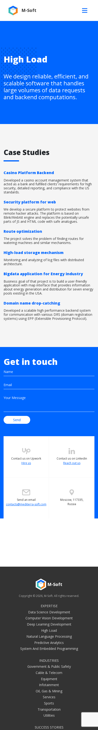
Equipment (49, 679)
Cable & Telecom (49, 672)
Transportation (49, 709)
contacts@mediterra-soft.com (26, 504)
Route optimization (44, 237)
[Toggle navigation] (86, 10)
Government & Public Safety (49, 666)
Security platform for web (46, 211)
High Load (49, 630)
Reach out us (71, 463)
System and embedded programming (49, 648)
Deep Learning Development (49, 624)
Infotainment (49, 685)
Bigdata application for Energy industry (48, 283)
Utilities (49, 715)
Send (17, 420)
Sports (49, 703)
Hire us (26, 463)
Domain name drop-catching (48, 310)
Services (49, 697)
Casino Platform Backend (48, 182)
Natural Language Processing (49, 636)
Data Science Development (49, 612)
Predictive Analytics (49, 642)
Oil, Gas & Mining (49, 691)
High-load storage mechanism (44, 258)
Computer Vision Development (49, 618)
